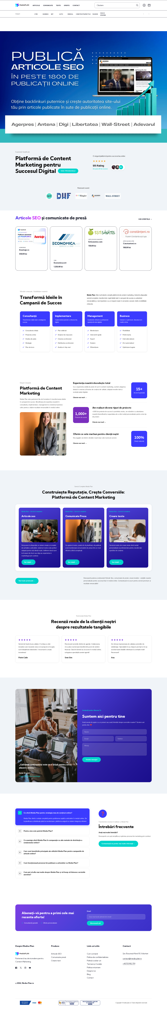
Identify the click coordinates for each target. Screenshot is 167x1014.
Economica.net (60, 263)
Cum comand (92, 954)
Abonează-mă (95, 923)
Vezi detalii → (28, 562)
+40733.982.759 (129, 963)
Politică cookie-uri (94, 960)
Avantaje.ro (24, 250)
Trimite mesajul (91, 759)
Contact (90, 978)
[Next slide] (149, 14)
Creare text (56, 960)
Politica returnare (93, 967)
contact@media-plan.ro (132, 958)
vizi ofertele (144, 219)
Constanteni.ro (129, 243)
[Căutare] (137, 5)
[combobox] (117, 5)
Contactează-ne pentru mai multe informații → (118, 844)
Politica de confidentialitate (97, 957)
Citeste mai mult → (80, 397)
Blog (88, 974)
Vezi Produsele (68, 171)
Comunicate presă (58, 957)
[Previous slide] (143, 14)
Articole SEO (56, 954)
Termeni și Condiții (94, 964)
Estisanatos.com (95, 242)
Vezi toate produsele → (27, 581)
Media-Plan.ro (28, 983)
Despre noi (91, 971)
